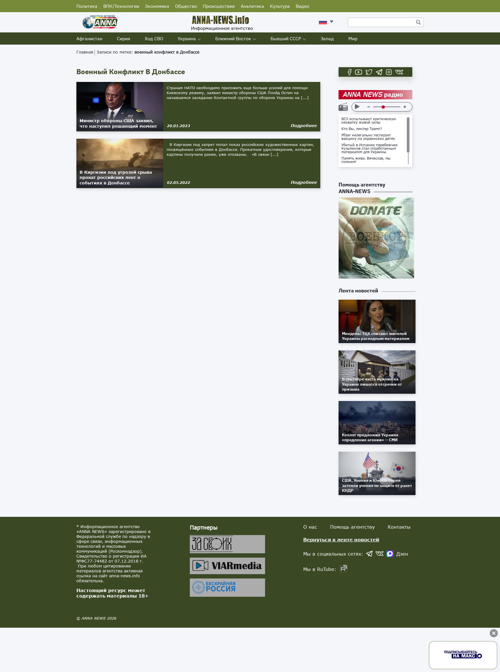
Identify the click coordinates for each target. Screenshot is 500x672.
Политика (87, 6)
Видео (302, 6)
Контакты (399, 527)
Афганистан (89, 38)
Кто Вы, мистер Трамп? (361, 129)
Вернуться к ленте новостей (341, 539)
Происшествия (219, 6)
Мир (352, 38)
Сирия (123, 38)
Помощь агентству (352, 527)
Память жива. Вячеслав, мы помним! (366, 160)
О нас (310, 527)
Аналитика (252, 6)
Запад (327, 38)
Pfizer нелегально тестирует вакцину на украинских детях (368, 136)
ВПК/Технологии (121, 6)
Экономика (157, 6)
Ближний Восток (233, 38)
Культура (280, 6)
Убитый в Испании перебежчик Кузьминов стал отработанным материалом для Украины (369, 148)
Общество (186, 6)
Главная (84, 52)
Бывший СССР (286, 38)
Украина (187, 38)
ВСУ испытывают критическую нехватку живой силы (368, 120)
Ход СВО (154, 38)
